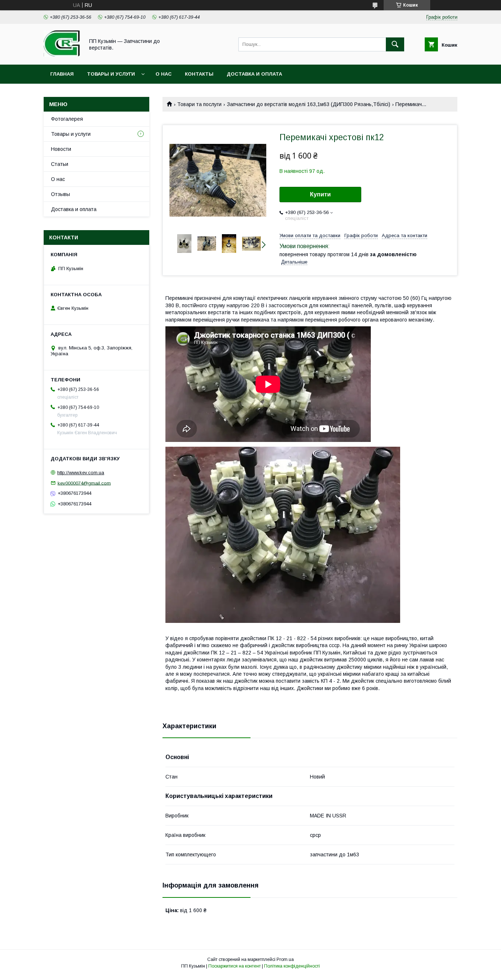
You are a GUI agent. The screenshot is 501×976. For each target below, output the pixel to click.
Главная (62, 74)
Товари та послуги (199, 104)
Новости (61, 149)
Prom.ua (285, 959)
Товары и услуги (111, 74)
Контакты (199, 74)
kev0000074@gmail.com (84, 483)
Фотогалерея (67, 119)
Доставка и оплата (254, 74)
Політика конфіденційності (292, 966)
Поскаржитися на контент (234, 966)
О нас (164, 74)
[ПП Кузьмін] (62, 55)
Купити (320, 194)
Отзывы (60, 194)
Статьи (59, 164)
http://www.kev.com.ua (80, 472)
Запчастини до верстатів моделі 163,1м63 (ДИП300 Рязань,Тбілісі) (308, 104)
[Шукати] (395, 44)
